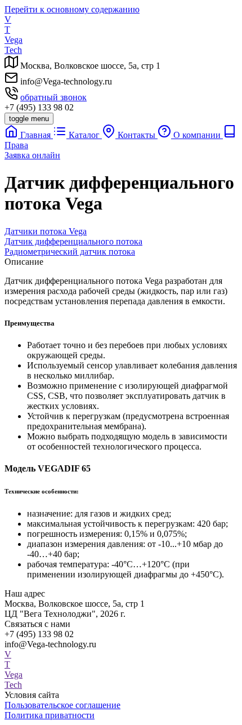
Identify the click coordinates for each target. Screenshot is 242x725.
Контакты (136, 135)
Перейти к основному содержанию (72, 9)
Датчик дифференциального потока (73, 241)
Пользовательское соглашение (62, 705)
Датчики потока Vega (46, 231)
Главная (35, 135)
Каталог (84, 135)
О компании (197, 135)
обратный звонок (53, 97)
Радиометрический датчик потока (70, 251)
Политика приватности (50, 715)
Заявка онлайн (32, 155)
